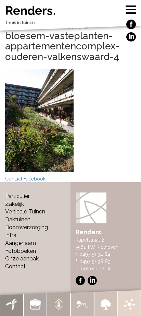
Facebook (35, 179)
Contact (13, 179)
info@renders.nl (93, 268)
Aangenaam (20, 243)
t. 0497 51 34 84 (93, 254)
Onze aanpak (22, 258)
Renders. (30, 14)
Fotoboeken (20, 251)
